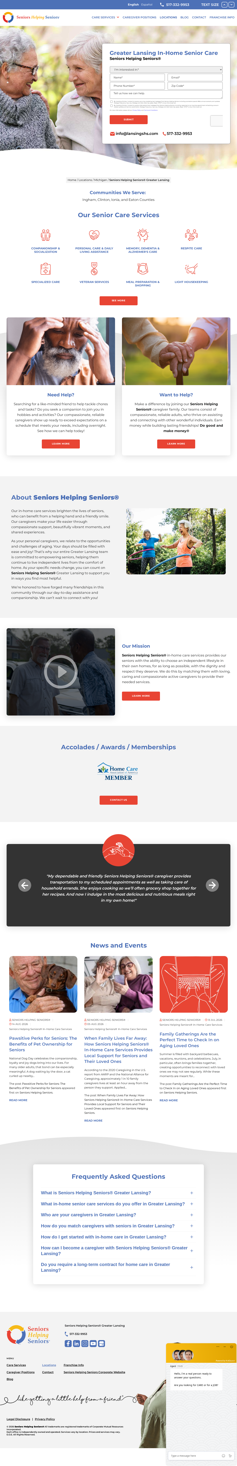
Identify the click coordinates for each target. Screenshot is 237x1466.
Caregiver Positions (139, 17)
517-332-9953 (177, 5)
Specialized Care (45, 282)
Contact (199, 17)
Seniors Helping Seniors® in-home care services (40, 1029)
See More (118, 300)
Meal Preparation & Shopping (143, 283)
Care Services (103, 17)
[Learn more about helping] (176, 351)
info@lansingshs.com (137, 133)
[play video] (61, 672)
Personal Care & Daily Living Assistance (94, 250)
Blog (184, 17)
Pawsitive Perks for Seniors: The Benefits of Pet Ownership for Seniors (43, 1044)
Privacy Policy (45, 1419)
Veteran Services (94, 282)
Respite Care (191, 248)
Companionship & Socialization (45, 250)
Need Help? (60, 395)
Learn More (61, 443)
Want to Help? (176, 395)
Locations (168, 17)
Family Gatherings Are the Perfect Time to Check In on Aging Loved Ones (189, 1040)
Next (212, 885)
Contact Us (118, 799)
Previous (24, 885)
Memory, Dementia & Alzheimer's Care (143, 250)
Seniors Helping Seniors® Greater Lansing (95, 1325)
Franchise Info (222, 17)
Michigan (100, 180)
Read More (18, 1100)
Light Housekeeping (191, 282)
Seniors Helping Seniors (36, 1092)
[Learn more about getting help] (61, 351)
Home (72, 180)
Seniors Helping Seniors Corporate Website (94, 1372)
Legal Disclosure (18, 1419)
